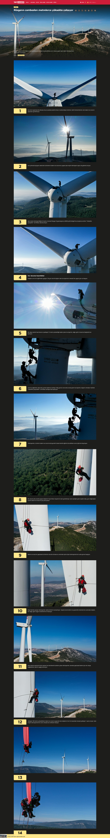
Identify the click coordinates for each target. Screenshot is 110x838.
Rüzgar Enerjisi (21, 55)
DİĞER (54, 2)
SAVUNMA (33, 2)
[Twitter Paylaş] (82, 10)
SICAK (27, 2)
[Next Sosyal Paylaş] (76, 10)
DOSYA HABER (49, 2)
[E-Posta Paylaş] (95, 10)
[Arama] (86, 2)
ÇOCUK (37, 2)
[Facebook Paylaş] (79, 10)
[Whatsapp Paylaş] (92, 10)
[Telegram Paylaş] (89, 10)
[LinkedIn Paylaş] (85, 10)
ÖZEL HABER (42, 2)
